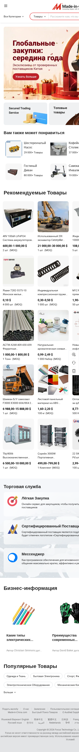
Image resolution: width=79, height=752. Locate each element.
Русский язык (15, 722)
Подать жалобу (10, 708)
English (25, 719)
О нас (26, 708)
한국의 (30, 722)
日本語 (65, 719)
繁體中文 (52, 719)
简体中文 (38, 719)
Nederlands (55, 722)
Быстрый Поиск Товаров (45, 712)
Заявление (39, 708)
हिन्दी (68, 722)
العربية (41, 722)
